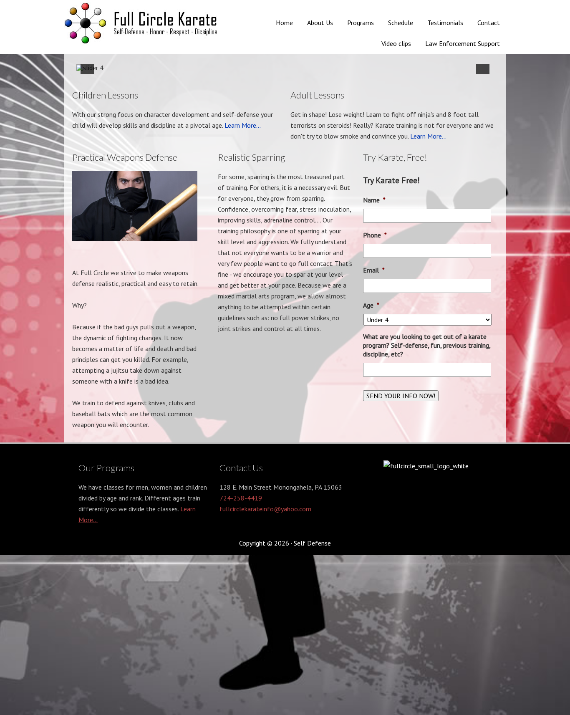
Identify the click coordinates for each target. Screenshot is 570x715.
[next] (482, 67)
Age (371, 305)
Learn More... (428, 136)
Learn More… (242, 125)
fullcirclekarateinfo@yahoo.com (265, 509)
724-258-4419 (240, 498)
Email (374, 270)
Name (374, 200)
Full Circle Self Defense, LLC (144, 25)
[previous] (87, 67)
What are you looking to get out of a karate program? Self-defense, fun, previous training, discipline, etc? (426, 345)
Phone (375, 235)
